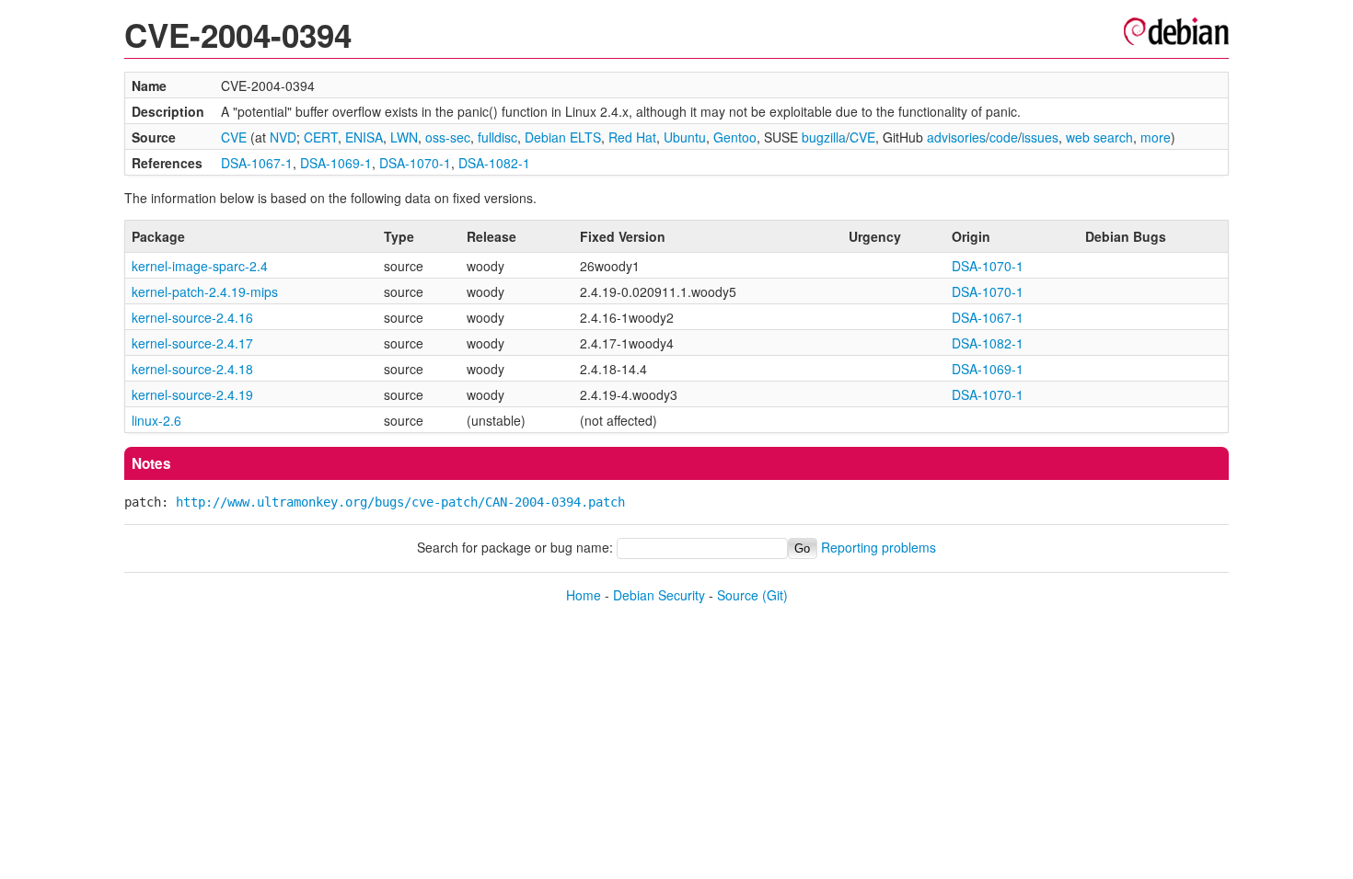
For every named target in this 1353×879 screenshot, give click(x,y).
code (1003, 137)
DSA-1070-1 (415, 163)
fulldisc (497, 137)
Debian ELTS (563, 137)
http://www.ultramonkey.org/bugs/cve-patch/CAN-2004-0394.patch (400, 502)
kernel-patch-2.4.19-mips (205, 291)
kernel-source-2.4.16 (192, 317)
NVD (283, 137)
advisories (956, 137)
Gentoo (735, 137)
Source (737, 595)
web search (1099, 137)
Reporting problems (878, 547)
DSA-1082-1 (494, 163)
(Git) (775, 595)
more (1155, 137)
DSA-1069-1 (336, 163)
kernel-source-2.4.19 (192, 394)
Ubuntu (685, 137)
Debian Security (659, 595)
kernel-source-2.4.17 (192, 343)
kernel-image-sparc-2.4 (200, 266)
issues (1040, 137)
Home (583, 595)
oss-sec (447, 137)
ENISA (364, 137)
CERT (321, 137)
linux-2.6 (156, 420)
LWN (404, 137)
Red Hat (632, 137)
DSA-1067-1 (257, 163)
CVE (234, 137)
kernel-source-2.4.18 (192, 369)
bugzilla (824, 137)
